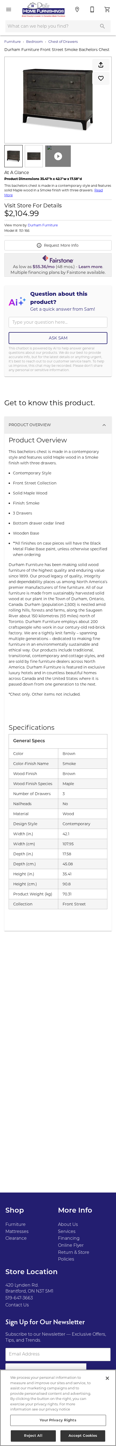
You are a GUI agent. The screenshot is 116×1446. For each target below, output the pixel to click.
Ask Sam (58, 337)
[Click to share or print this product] (101, 65)
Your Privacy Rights (58, 1420)
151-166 (24, 231)
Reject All (33, 1436)
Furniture (12, 42)
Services (67, 1232)
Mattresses (17, 1232)
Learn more (90, 267)
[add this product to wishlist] (101, 78)
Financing (69, 1238)
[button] (8, 9)
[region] (58, 1408)
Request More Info (61, 245)
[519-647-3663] (92, 9)
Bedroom (34, 42)
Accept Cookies (83, 1436)
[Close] (107, 1378)
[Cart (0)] (107, 9)
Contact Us (17, 1305)
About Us (68, 1225)
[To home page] (43, 9)
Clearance (16, 1238)
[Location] (77, 9)
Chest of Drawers (63, 42)
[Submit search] (102, 26)
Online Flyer (71, 1245)
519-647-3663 (19, 1298)
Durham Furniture (43, 225)
